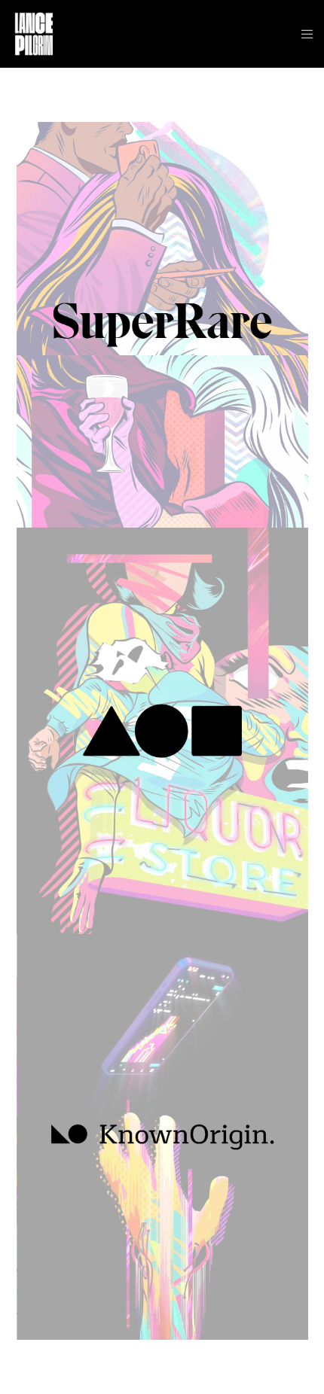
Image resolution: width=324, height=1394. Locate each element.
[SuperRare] (162, 325)
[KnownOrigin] (162, 1137)
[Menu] (302, 34)
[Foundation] (162, 730)
